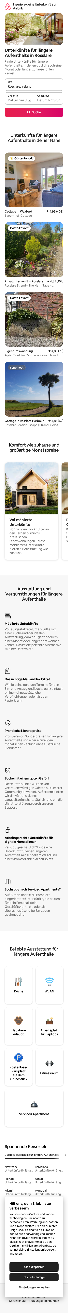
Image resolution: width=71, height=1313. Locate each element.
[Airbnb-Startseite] (8, 6)
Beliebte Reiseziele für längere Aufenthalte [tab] (32, 1155)
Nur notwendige (34, 1277)
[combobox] (34, 86)
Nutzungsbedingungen (44, 1301)
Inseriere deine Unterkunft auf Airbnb (34, 6)
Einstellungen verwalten (34, 1287)
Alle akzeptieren (34, 1267)
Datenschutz (17, 1301)
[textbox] (19, 100)
